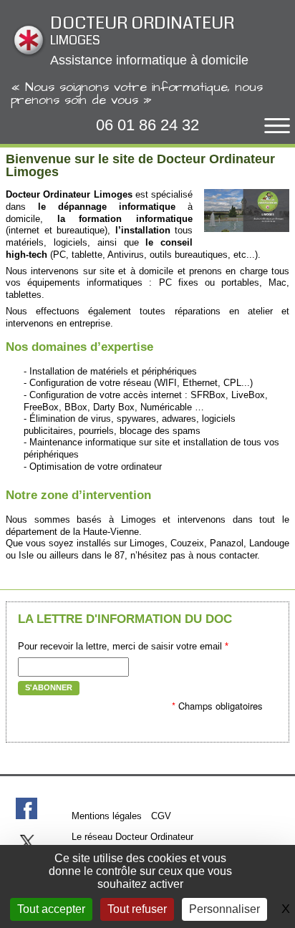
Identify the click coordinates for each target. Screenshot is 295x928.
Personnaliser (224, 909)
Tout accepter (51, 909)
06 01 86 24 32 (147, 125)
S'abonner (48, 687)
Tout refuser (137, 909)
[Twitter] (26, 842)
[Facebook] (26, 808)
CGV (161, 816)
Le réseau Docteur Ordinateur (132, 836)
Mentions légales (107, 816)
